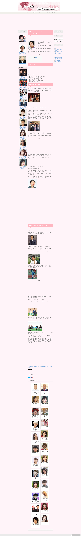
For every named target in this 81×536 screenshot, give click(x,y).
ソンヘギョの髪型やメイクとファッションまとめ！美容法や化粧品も (44, 523)
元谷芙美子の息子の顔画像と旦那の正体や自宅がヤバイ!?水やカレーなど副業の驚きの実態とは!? (35, 416)
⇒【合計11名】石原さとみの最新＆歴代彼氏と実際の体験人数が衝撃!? (23, 43)
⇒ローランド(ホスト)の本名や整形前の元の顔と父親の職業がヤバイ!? (22, 64)
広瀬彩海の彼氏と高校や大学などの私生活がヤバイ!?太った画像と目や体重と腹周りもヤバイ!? (44, 439)
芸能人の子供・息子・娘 (58, 57)
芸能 (55, 48)
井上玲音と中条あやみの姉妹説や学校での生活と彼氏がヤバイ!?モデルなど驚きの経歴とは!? (35, 441)
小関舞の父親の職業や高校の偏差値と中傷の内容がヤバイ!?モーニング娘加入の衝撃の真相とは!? (35, 465)
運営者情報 (34, 12)
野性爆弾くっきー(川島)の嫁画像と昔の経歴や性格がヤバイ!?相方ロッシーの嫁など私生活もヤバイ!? (44, 499)
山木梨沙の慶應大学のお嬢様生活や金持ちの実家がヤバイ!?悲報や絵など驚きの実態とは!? (44, 463)
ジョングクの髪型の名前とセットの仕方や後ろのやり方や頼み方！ (35, 478)
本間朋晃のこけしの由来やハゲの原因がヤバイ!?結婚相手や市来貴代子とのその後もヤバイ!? (44, 392)
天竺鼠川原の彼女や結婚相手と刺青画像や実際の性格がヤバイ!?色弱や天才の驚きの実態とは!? (35, 392)
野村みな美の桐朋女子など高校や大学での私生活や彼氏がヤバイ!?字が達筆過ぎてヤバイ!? (35, 453)
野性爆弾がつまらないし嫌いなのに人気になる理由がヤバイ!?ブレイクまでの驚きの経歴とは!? (35, 513)
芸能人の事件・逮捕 (58, 53)
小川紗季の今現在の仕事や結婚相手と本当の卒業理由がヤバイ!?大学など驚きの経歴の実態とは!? (35, 525)
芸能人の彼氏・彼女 (58, 60)
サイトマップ (41, 12)
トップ (21, 12)
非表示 (36, 57)
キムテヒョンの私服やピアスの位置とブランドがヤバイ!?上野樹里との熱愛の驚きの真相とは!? (35, 429)
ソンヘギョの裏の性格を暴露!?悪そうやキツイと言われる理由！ (44, 404)
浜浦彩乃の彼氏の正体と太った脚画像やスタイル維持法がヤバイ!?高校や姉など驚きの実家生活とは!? (44, 475)
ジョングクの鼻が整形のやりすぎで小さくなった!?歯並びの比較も (35, 501)
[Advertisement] (40, 21)
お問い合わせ (27, 12)
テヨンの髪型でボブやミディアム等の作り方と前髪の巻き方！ (44, 511)
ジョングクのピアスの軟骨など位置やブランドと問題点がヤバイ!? (44, 488)
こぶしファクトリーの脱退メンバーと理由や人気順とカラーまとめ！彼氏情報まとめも (44, 427)
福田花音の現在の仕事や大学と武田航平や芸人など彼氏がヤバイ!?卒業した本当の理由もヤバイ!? (44, 451)
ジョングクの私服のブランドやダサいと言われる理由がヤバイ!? (44, 416)
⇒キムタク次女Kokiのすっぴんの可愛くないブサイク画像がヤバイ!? (22, 53)
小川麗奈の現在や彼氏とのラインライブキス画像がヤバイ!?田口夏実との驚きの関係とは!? (35, 404)
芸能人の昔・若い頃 (58, 63)
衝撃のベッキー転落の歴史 (51, 12)
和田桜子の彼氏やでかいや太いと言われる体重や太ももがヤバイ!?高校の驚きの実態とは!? (35, 489)
